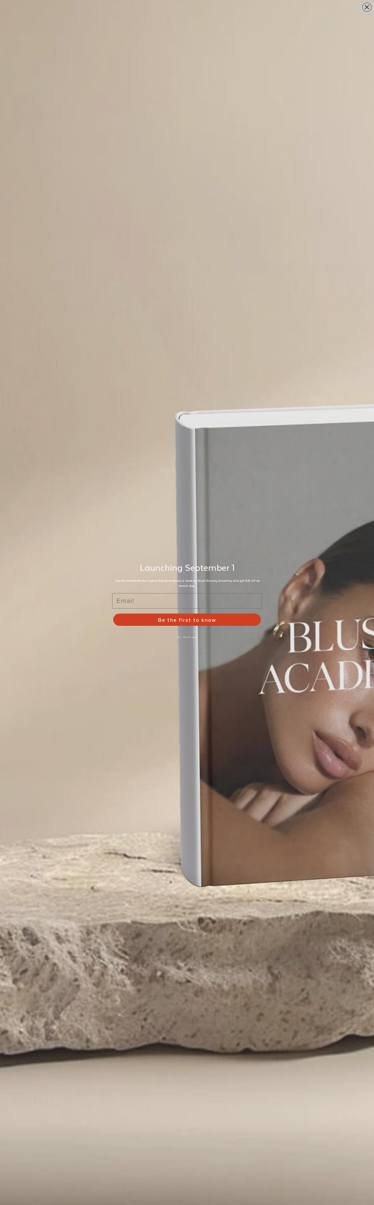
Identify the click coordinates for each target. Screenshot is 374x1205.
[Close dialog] (366, 7)
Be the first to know (187, 619)
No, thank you (187, 637)
